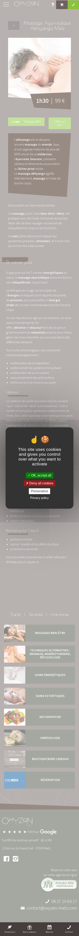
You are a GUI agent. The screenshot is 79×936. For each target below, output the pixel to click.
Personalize (39, 491)
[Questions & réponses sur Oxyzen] (52, 5)
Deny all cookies (41, 483)
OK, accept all (40, 475)
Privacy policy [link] (39, 498)
